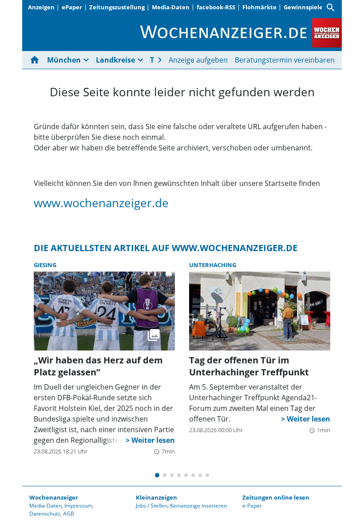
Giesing (45, 265)
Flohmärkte (259, 7)
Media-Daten (171, 7)
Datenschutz (44, 513)
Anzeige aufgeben (198, 60)
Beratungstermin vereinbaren (285, 60)
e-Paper (252, 505)
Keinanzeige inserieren (198, 505)
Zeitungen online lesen (275, 497)
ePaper (72, 7)
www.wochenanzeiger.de (101, 203)
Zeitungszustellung (117, 7)
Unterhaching (212, 265)
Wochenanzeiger (53, 497)
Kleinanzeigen (156, 497)
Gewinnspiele (303, 7)
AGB (68, 513)
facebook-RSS (216, 7)
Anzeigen (41, 7)
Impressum (78, 505)
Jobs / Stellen (151, 505)
